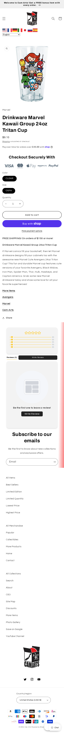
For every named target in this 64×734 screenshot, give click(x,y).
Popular (10, 533)
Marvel (6, 303)
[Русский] (30, 30)
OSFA (9, 190)
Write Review (38, 357)
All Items (10, 478)
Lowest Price (12, 506)
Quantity (6, 198)
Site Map (10, 601)
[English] (4, 30)
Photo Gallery (13, 622)
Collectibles (12, 539)
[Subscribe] (54, 462)
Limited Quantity (15, 499)
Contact (10, 560)
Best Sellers (12, 485)
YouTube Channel (15, 636)
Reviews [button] (12, 357)
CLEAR (9, 178)
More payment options (32, 231)
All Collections (13, 574)
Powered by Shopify (38, 727)
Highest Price (13, 513)
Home (9, 553)
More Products (13, 546)
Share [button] (9, 318)
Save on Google (14, 629)
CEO (8, 594)
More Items (12, 615)
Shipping (6, 141)
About (9, 588)
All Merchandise (14, 526)
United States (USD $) (30, 700)
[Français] (10, 30)
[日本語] (25, 30)
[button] (3, 18)
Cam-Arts (8, 310)
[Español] (35, 30)
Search (10, 581)
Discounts (11, 608)
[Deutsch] (15, 30)
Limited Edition (14, 492)
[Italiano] (20, 30)
